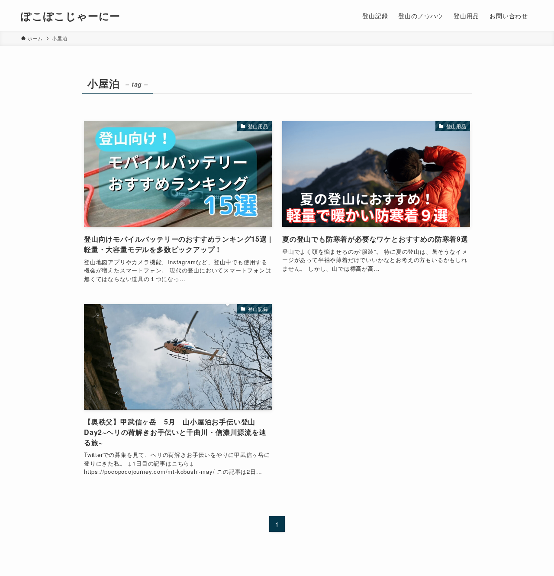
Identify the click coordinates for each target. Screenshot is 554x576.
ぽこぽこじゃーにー (70, 15)
